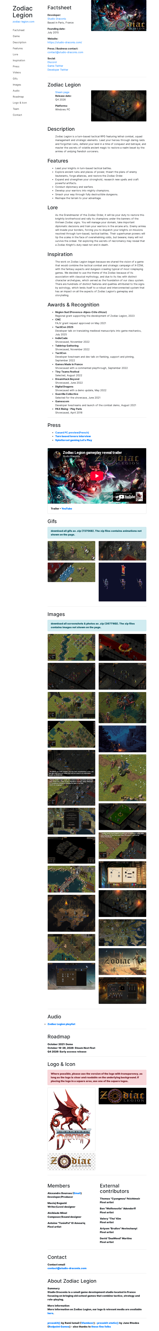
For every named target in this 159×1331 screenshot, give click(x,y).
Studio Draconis (57, 18)
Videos (17, 72)
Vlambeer (87, 1322)
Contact (17, 114)
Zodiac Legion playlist (61, 1024)
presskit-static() (108, 1322)
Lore (15, 54)
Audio (16, 90)
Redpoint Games (59, 1326)
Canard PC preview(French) (72, 432)
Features (18, 48)
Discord (52, 62)
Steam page (62, 92)
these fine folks (101, 1326)
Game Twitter (55, 65)
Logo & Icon (20, 102)
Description (19, 42)
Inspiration (19, 60)
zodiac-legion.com (23, 21)
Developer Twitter (58, 69)
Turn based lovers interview (73, 436)
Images (17, 84)
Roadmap (18, 96)
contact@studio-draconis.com (65, 52)
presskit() (54, 1322)
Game (16, 36)
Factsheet (19, 30)
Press (16, 66)
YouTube (66, 508)
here (50, 1313)
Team (16, 108)
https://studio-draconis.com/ (65, 42)
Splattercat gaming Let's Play (73, 440)
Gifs (15, 78)
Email (77, 1193)
